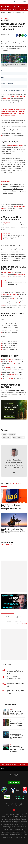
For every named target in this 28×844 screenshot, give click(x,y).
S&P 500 (11, 359)
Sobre (2, 764)
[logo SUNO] (13, 2)
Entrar (24, 1)
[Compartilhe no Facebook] (17, 35)
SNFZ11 (4, 9)
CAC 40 (8, 368)
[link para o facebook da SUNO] (7, 804)
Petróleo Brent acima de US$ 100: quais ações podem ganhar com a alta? (13, 531)
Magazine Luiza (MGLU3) (18, 437)
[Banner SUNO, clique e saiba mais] (14, 411)
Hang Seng (12, 374)
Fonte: (22, 623)
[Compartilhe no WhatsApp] (22, 35)
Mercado (9, 12)
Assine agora (14, 782)
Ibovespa (6, 20)
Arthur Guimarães (14, 460)
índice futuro (6, 98)
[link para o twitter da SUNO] (11, 804)
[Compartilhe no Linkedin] (25, 35)
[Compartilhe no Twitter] (20, 35)
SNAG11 (10, 9)
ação (12, 298)
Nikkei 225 (10, 378)
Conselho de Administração (9, 294)
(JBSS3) (6, 222)
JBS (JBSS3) (12, 434)
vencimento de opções (18, 96)
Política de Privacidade (11, 764)
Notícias (3, 12)
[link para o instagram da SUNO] (16, 804)
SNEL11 (16, 9)
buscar (15, 6)
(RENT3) (7, 272)
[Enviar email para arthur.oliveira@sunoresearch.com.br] (14, 473)
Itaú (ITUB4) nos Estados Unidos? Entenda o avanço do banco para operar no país (12, 507)
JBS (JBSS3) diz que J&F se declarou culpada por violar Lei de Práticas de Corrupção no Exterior (13, 237)
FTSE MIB (9, 370)
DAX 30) (10, 361)
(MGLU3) (15, 145)
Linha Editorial (22, 764)
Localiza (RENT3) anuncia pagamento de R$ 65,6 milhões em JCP (14, 283)
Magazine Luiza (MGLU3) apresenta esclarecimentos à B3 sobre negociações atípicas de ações (14, 191)
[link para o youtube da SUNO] (20, 804)
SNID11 (21, 9)
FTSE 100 (13, 363)
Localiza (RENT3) (6, 437)
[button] (22, 6)
